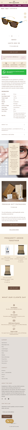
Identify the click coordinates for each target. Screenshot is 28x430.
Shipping (3, 355)
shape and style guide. (20, 117)
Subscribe (7, 416)
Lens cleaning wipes (7, 258)
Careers (3, 376)
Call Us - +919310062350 (6, 372)
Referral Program (5, 350)
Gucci (7, 8)
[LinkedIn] (8, 399)
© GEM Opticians (14, 426)
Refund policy (4, 363)
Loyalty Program (5, 348)
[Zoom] (25, 13)
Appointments (4, 342)
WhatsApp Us (14, 171)
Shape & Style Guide (5, 344)
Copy (23, 57)
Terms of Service (5, 361)
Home (2, 8)
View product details (14, 229)
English (13, 423)
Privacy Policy (4, 359)
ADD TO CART (14, 288)
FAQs (3, 346)
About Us (5, 124)
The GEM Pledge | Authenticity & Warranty (12, 129)
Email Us (3, 374)
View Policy (22, 66)
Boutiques (3, 370)
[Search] (23, 2)
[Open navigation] (2, 2)
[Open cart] (26, 2)
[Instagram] (5, 399)
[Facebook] (2, 399)
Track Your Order (5, 378)
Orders (3, 352)
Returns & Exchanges (5, 357)
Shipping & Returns (8, 134)
